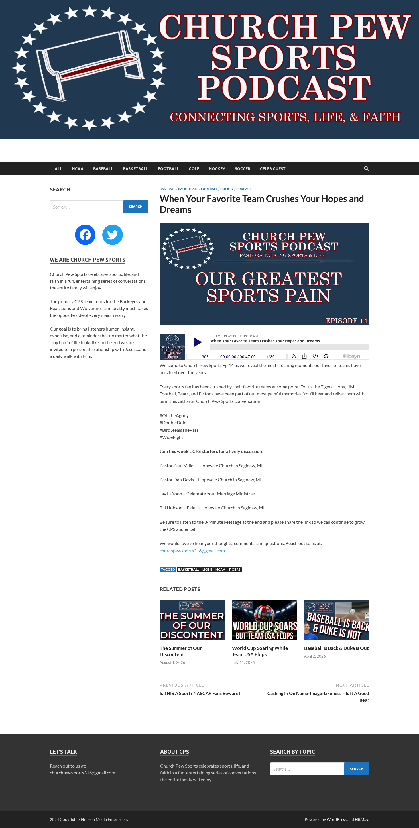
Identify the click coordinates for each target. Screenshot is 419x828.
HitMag (361, 819)
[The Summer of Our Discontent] (192, 622)
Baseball (103, 168)
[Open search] (366, 168)
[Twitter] (112, 235)
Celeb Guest (273, 168)
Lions (207, 569)
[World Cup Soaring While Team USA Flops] (264, 622)
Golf (194, 168)
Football (168, 168)
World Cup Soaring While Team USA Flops (260, 651)
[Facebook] (85, 235)
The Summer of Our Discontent (181, 651)
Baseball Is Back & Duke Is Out (336, 648)
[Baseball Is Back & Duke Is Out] (336, 622)
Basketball (135, 168)
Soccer (242, 168)
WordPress (337, 819)
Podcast (243, 189)
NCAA (78, 168)
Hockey (217, 168)
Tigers (234, 569)
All (58, 168)
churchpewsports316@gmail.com (192, 550)
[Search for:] (99, 206)
